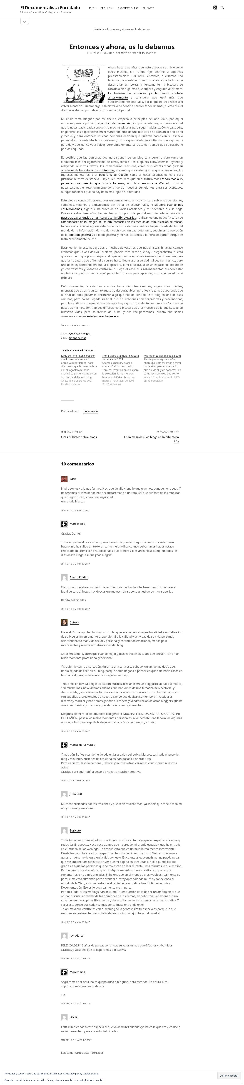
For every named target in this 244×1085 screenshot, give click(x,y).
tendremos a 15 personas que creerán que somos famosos (122, 181)
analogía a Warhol (155, 183)
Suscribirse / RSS (128, 8)
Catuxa (74, 622)
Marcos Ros (77, 524)
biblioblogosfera (79, 235)
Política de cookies (94, 1080)
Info (91, 8)
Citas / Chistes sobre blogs (79, 437)
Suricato (75, 830)
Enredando (90, 411)
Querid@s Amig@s (79, 333)
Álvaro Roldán (79, 577)
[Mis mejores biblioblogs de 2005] (164, 368)
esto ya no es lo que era (103, 316)
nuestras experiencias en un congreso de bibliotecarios (98, 218)
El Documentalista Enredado (50, 7)
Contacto (148, 8)
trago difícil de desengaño (113, 123)
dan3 (73, 479)
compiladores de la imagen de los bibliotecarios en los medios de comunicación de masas (121, 222)
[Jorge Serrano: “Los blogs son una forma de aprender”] (82, 370)
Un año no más (77, 337)
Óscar (73, 1017)
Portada (99, 29)
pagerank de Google (113, 175)
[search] (222, 7)
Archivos (106, 8)
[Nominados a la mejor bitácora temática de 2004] (123, 370)
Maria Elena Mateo (82, 745)
